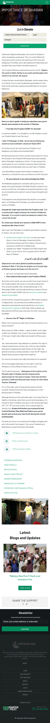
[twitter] (26, 604)
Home (25, 671)
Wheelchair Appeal (25, 691)
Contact (25, 684)
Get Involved (25, 677)
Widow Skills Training (14, 483)
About (25, 681)
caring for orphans (36, 292)
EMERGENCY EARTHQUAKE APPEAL (18, 488)
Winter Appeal (11, 493)
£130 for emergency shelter (22, 449)
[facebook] (23, 604)
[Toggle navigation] (46, 2)
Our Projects (25, 674)
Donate (25, 695)
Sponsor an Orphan (13, 460)
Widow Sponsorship (13, 479)
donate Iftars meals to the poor (18, 237)
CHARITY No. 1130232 (41, 707)
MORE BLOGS (25, 588)
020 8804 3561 (42, 709)
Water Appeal (10, 469)
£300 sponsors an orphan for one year (25, 433)
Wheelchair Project (13, 474)
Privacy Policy (25, 702)
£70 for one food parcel (20, 441)
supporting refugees (10, 295)
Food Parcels (10, 465)
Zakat (25, 688)
